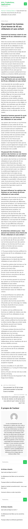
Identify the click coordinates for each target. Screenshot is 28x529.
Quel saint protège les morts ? (9, 472)
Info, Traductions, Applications (7, 3)
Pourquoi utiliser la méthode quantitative (12, 482)
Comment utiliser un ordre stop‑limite (11, 492)
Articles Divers (4, 21)
